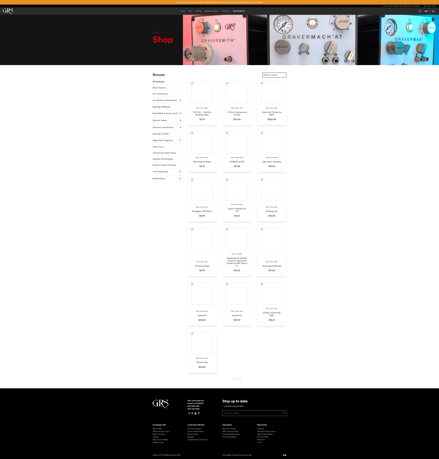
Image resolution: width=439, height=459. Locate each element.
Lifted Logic (247, 455)
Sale (190, 11)
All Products (158, 81)
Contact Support (194, 429)
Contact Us (225, 11)
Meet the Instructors (161, 431)
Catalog (260, 429)
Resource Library (211, 11)
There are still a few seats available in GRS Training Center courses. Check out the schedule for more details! (219, 2)
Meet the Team (159, 434)
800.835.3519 (430, 6)
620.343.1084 (193, 409)
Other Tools (158, 147)
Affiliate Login (158, 442)
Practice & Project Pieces (164, 153)
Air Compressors (160, 94)
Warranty (261, 440)
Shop (183, 11)
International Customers (197, 440)
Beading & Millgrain (162, 107)
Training (198, 11)
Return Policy (192, 434)
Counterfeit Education (231, 434)
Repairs (190, 437)
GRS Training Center (230, 431)
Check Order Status (195, 431)
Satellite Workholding (163, 159)
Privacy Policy (262, 437)
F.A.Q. (259, 442)
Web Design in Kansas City (231, 455)
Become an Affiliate (160, 440)
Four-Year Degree (229, 437)
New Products (159, 87)
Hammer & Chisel (161, 134)
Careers (156, 437)
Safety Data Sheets (265, 434)
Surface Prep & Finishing (164, 165)
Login (426, 11)
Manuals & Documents (266, 431)
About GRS (157, 429)
